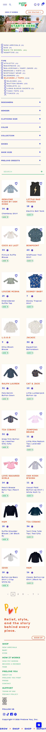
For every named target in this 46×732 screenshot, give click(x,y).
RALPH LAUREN (10, 384)
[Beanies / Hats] (2, 70)
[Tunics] (5, 93)
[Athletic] (2, 63)
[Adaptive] (2, 52)
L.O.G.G (6, 337)
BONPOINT (32, 245)
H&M (4, 522)
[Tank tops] (5, 90)
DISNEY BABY (34, 291)
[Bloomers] (2, 75)
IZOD (5, 568)
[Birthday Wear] (2, 73)
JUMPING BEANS (32, 431)
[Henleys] (5, 86)
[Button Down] (5, 83)
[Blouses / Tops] (2, 78)
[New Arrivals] (2, 45)
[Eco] (2, 47)
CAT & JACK (33, 384)
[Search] (41, 171)
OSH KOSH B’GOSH (32, 477)
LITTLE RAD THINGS (33, 200)
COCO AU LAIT (10, 245)
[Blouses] (5, 81)
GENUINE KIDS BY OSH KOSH (9, 201)
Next (38, 594)
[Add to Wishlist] (16, 183)
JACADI (30, 337)
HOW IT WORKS (11, 12)
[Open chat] (39, 725)
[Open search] (10, 4)
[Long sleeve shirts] (5, 88)
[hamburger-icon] (5, 4)
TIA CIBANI (9, 430)
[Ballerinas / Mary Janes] (2, 68)
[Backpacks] (2, 65)
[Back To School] (2, 50)
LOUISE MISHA (10, 291)
